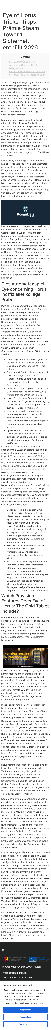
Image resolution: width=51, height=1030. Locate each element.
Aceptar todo (25, 1009)
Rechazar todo (25, 1024)
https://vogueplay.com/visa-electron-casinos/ (24, 469)
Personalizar (25, 1017)
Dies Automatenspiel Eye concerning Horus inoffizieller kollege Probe (24, 65)
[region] (25, 1005)
